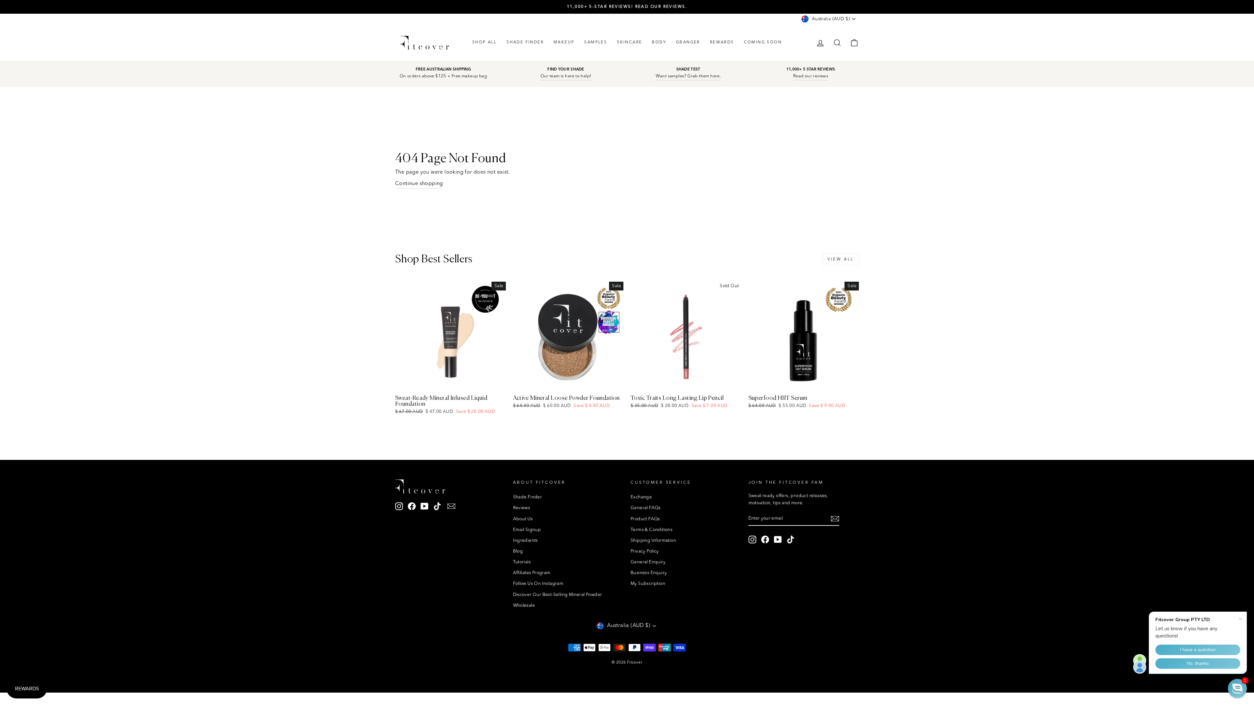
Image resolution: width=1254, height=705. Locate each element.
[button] (1237, 688)
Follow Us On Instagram (538, 584)
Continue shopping (419, 183)
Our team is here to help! (565, 76)
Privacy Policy (645, 551)
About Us (523, 519)
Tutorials (522, 562)
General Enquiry (648, 562)
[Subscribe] (835, 519)
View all (841, 259)
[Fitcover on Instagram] (399, 506)
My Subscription (648, 584)
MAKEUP (564, 42)
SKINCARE (629, 42)
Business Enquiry (649, 573)
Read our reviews (810, 76)
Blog (518, 551)
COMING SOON (763, 42)
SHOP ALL (484, 42)
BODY (659, 42)
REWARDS (722, 42)
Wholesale (524, 605)
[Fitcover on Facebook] (412, 506)
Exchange (641, 497)
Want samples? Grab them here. (688, 76)
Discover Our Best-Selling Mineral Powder (557, 595)
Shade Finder (527, 497)
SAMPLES (595, 42)
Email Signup (527, 530)
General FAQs (646, 508)
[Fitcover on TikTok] (437, 506)
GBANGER (688, 42)
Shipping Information (653, 541)
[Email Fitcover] (451, 506)
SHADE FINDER (525, 42)
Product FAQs (645, 519)
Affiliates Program (532, 573)
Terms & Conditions (651, 530)
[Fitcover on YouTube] (424, 506)
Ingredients (525, 541)
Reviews (521, 508)
